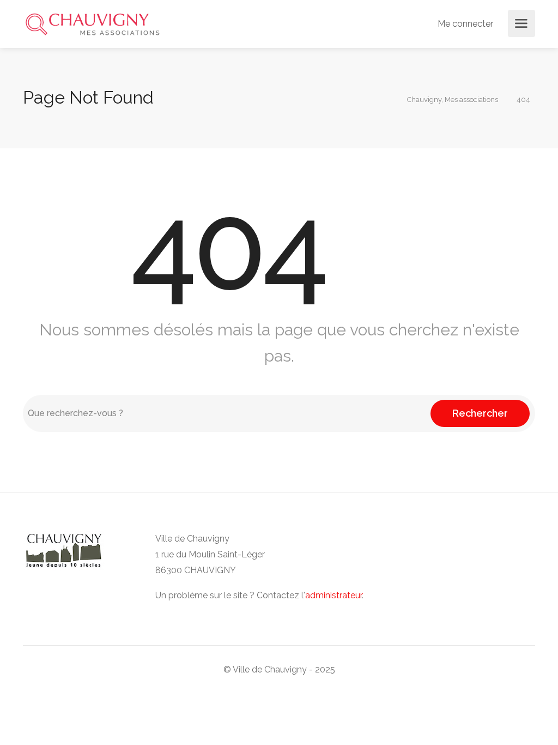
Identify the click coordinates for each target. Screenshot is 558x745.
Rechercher (480, 413)
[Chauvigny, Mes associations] (92, 24)
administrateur (333, 595)
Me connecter (464, 24)
